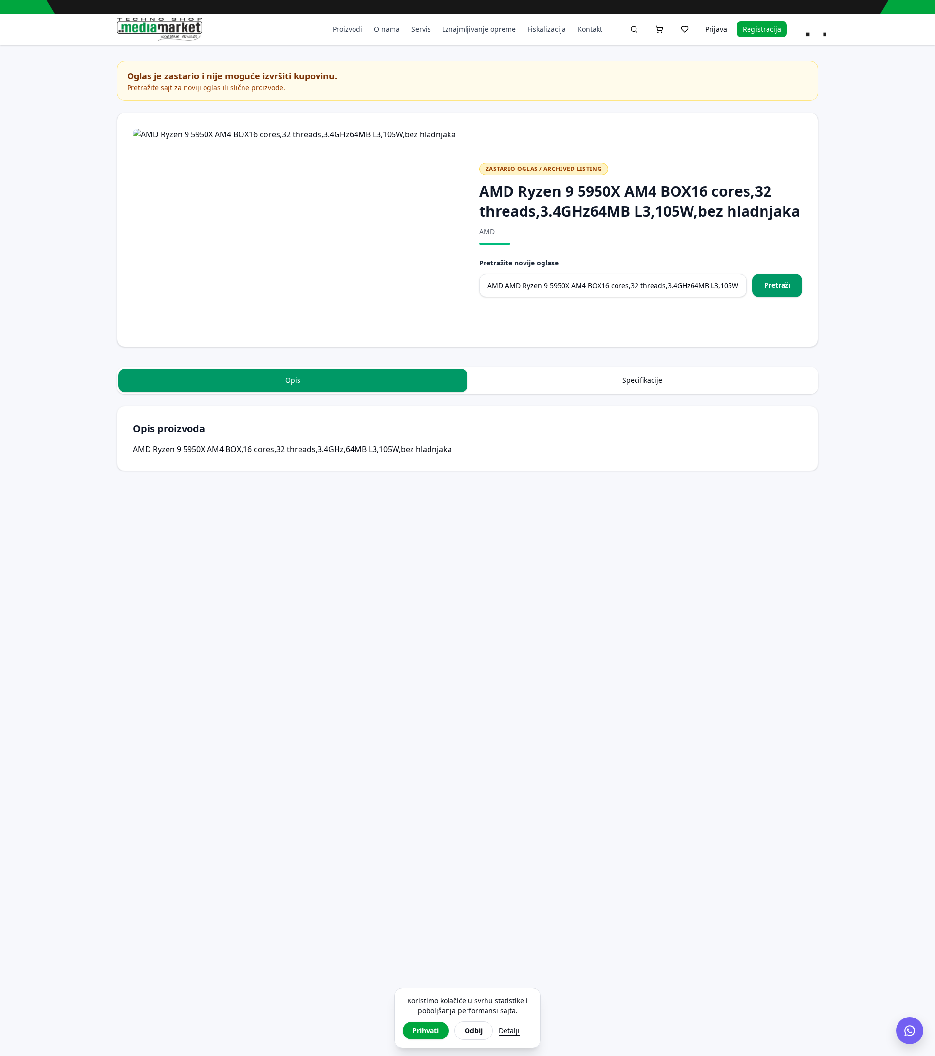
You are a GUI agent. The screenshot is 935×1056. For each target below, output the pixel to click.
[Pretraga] (634, 29)
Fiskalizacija (546, 29)
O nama (387, 29)
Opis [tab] (292, 380)
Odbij (474, 1030)
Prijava (716, 29)
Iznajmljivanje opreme (479, 29)
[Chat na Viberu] (909, 1030)
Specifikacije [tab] (642, 380)
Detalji (509, 1030)
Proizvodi (347, 29)
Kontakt (590, 29)
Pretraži (777, 285)
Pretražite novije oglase (519, 262)
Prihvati (425, 1030)
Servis (421, 29)
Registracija (762, 29)
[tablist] (467, 380)
